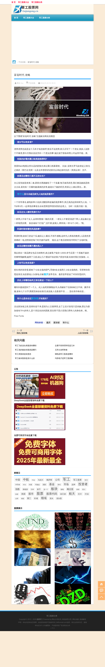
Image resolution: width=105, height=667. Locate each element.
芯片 (80, 493)
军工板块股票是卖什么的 (25, 358)
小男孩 (52, 628)
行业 (87, 493)
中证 (33, 480)
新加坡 (35, 298)
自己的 (63, 493)
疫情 (77, 489)
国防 (44, 484)
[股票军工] (25, 5)
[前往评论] (101, 590)
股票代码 (51, 493)
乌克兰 (40, 480)
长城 (36, 498)
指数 (17, 489)
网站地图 (76, 619)
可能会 (37, 484)
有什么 (20, 194)
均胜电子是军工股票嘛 (64, 358)
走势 (16, 498)
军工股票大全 (23, 2)
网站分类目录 (56, 619)
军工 (66, 479)
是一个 (46, 489)
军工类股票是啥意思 (23, 354)
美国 (23, 493)
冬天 (86, 480)
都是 (22, 498)
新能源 (25, 489)
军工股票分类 (37, 2)
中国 (17, 479)
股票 (40, 493)
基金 (52, 484)
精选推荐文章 (66, 619)
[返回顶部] (101, 597)
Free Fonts (19, 315)
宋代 (59, 485)
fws (22, 83)
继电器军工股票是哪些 (64, 354)
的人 (83, 489)
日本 (32, 489)
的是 (16, 494)
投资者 (83, 484)
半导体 (17, 484)
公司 (57, 479)
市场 (66, 484)
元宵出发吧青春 (61, 349)
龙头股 (59, 498)
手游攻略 (22, 62)
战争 (73, 484)
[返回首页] (101, 584)
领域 (44, 498)
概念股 (70, 489)
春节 (39, 489)
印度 (30, 485)
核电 (62, 489)
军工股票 (77, 479)
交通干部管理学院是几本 (65, 345)
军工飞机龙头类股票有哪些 (25, 345)
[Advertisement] (52, 40)
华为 (24, 485)
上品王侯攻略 (83, 333)
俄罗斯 (49, 479)
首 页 (14, 2)
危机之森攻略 (22, 333)
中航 (26, 479)
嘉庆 (46, 274)
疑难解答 (83, 619)
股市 (31, 493)
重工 (29, 498)
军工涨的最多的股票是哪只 (25, 349)
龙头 (51, 498)
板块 (54, 488)
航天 (72, 493)
